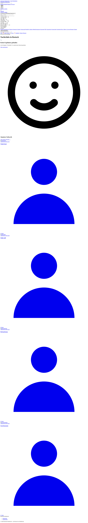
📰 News (12, 33)
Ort (1, 14)
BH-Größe (2, 23)
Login (11, 0)
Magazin (24, 33)
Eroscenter (42, 29)
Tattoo (1, 27)
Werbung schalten (3, 8)
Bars (62, 29)
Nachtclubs (59, 29)
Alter (1, 18)
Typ (1, 22)
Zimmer (75, 29)
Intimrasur (2, 24)
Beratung (72, 29)
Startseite (2, 11)
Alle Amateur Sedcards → (5, 139)
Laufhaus (31, 29)
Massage (9, 4)
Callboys (64, 29)
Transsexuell (23, 29)
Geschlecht (2, 17)
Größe (1, 20)
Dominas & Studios (16, 29)
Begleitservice (6, 29)
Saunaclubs (49, 29)
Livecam (68, 29)
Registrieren (15, 0)
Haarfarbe (2, 21)
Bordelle (5, 4)
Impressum (2, 0)
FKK (45, 29)
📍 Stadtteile (16, 33)
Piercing (2, 26)
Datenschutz (7, 0)
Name (1, 15)
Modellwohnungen (36, 29)
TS (11, 4)
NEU (1, 33)
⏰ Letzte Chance (6, 33)
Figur (1, 19)
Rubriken (2, 28)
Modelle (2, 4)
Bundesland (2, 13)
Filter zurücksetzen (4, 30)
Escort (13, 4)
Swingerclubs (53, 29)
